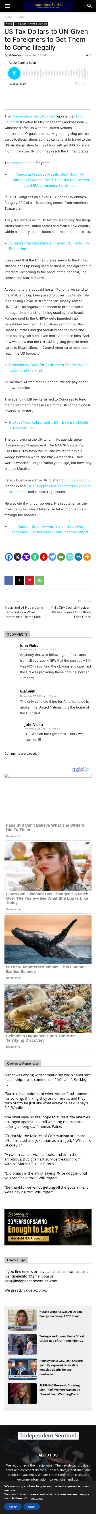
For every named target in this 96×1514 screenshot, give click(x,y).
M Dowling (14, 55)
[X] (17, 557)
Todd (79, 116)
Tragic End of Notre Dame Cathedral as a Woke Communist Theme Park (23, 612)
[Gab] (35, 557)
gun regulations (77, 480)
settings (37, 1498)
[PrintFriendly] (70, 557)
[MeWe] (78, 557)
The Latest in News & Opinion (31, 23)
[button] (89, 6)
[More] (87, 557)
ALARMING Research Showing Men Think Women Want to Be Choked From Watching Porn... (60, 1389)
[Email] (61, 557)
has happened (23, 163)
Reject (31, 1506)
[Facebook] (9, 557)
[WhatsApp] (39, 580)
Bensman (11, 122)
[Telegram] (52, 557)
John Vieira (29, 645)
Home (8, 16)
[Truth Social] (26, 557)
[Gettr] (44, 557)
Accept (13, 1506)
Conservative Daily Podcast (33, 116)
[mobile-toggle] (7, 6)
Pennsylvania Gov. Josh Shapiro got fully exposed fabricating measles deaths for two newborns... (61, 1365)
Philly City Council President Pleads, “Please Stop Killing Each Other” (71, 612)
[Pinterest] (29, 580)
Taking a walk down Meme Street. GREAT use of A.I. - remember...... (62, 1338)
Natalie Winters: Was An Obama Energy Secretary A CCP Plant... (61, 1314)
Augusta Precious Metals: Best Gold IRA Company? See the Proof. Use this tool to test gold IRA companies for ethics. (50, 180)
